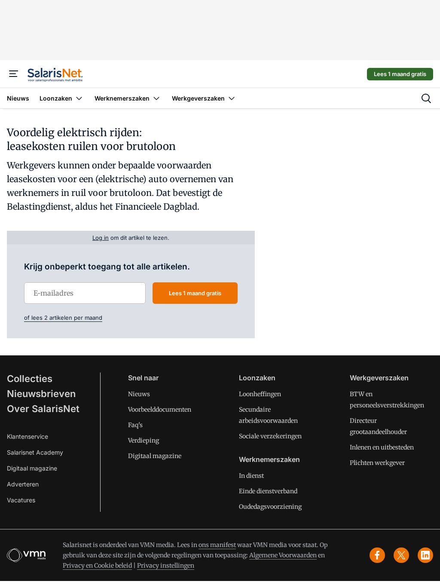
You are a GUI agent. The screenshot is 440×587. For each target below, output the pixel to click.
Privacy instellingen (165, 565)
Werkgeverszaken (379, 377)
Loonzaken (257, 377)
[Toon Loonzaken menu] (79, 98)
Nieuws (139, 394)
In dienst (251, 476)
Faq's (135, 425)
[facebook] (377, 555)
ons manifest (217, 545)
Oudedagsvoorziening (270, 507)
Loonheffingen (260, 394)
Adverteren (23, 484)
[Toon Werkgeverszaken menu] (231, 98)
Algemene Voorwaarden (283, 555)
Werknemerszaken (269, 459)
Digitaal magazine (32, 468)
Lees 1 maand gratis (400, 73)
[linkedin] (425, 555)
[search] (426, 98)
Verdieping (143, 440)
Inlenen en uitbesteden (382, 447)
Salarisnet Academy (35, 452)
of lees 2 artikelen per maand (63, 317)
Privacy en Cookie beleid (97, 565)
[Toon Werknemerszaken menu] (156, 98)
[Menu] (14, 74)
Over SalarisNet (43, 408)
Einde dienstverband (268, 491)
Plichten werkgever (377, 463)
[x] (401, 555)
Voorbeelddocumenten (159, 409)
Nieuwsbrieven (41, 393)
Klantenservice (27, 436)
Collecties (29, 378)
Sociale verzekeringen (270, 436)
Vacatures (21, 500)
